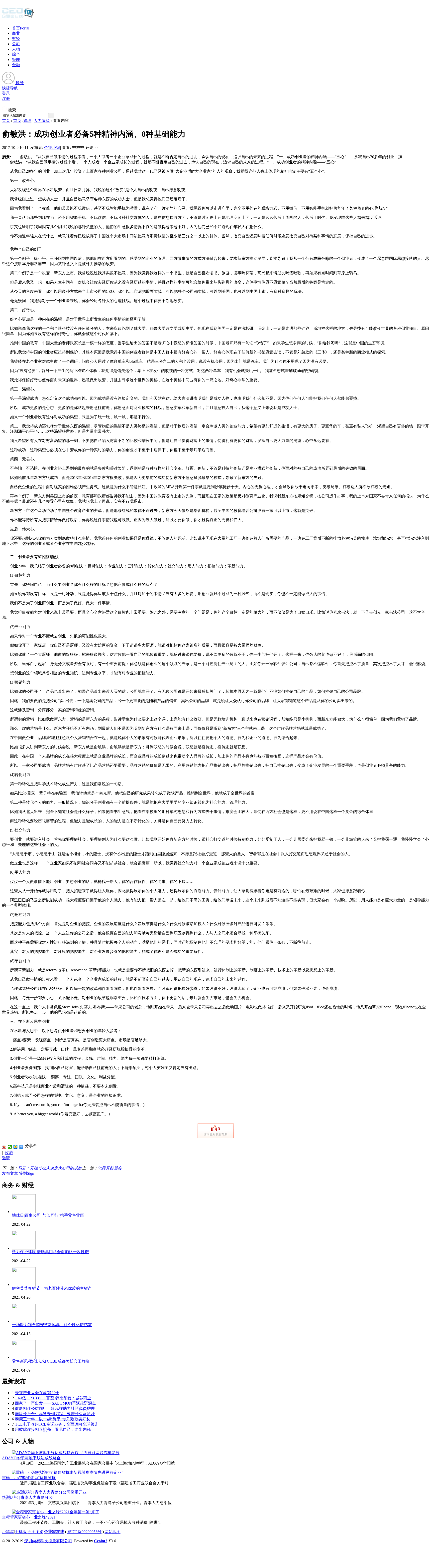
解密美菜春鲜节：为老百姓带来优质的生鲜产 (52, 1288)
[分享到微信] (10, 1147)
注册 (6, 98)
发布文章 (10, 1173)
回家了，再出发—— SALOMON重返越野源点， (57, 1403)
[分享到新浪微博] (4, 1147)
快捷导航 (10, 88)
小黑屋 (8, 1532)
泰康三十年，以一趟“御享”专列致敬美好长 (52, 1419)
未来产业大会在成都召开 (37, 1393)
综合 (16, 54)
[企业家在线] (18, 17)
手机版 (21, 1532)
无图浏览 (35, 1532)
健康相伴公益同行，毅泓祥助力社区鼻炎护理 (55, 1408)
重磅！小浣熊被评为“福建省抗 (29, 1478)
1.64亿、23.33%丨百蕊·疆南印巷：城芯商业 (53, 1398)
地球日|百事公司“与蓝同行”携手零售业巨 (48, 1215)
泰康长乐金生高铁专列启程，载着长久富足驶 (55, 1414)
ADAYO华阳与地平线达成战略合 (31, 1458)
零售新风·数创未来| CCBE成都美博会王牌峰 (51, 1361)
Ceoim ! (100, 1541)
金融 (16, 65)
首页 (20, 28)
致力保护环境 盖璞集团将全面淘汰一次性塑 (50, 1252)
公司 (16, 44)
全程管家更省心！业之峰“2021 (29, 1517)
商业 (16, 33)
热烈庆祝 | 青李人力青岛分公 (27, 1497)
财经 (16, 38)
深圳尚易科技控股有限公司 (48, 1541)
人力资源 (42, 120)
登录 (6, 93)
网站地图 (112, 1532)
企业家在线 (54, 1532)
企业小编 (52, 147)
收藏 (9, 1153)
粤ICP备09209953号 (84, 1532)
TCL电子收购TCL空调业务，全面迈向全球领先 (56, 1424)
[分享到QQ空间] (15, 1147)
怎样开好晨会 (110, 1168)
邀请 (6, 1158)
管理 (16, 59)
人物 (16, 49)
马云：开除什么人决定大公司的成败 (50, 1168)
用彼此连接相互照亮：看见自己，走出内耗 (53, 1429)
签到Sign (26, 1173)
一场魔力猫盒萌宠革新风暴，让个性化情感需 (52, 1325)
